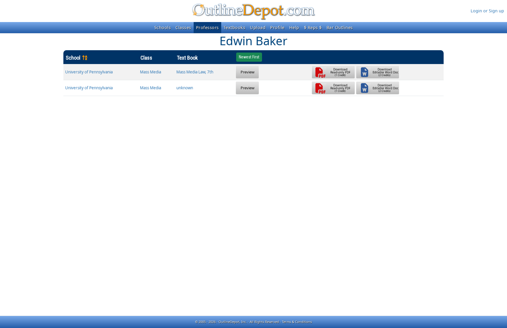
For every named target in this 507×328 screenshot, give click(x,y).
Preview (247, 72)
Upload (258, 27)
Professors (207, 27)
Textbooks (235, 27)
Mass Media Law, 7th (194, 72)
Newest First (249, 57)
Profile (277, 27)
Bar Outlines (340, 27)
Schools (162, 27)
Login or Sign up (487, 11)
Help (294, 27)
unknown (184, 87)
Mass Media (150, 72)
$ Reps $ (313, 27)
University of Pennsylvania (89, 72)
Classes (183, 27)
